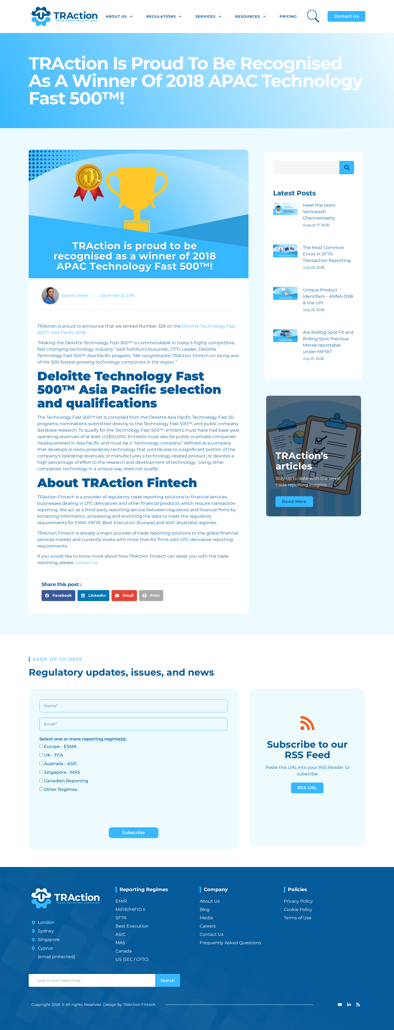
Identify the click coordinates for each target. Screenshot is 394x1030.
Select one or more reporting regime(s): (83, 739)
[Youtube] (340, 1004)
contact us (86, 562)
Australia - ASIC (60, 763)
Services (205, 16)
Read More (294, 501)
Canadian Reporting (66, 780)
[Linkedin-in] (349, 1004)
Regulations (161, 16)
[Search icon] (313, 16)
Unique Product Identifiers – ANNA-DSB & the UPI (328, 296)
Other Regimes (60, 789)
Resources (247, 16)
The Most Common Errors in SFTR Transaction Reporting (327, 254)
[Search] (346, 167)
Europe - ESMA (60, 746)
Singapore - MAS (62, 772)
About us (116, 16)
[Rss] (358, 1004)
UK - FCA (53, 755)
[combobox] (92, 980)
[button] (58, 595)
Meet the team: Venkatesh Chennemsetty (319, 212)
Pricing (288, 16)
